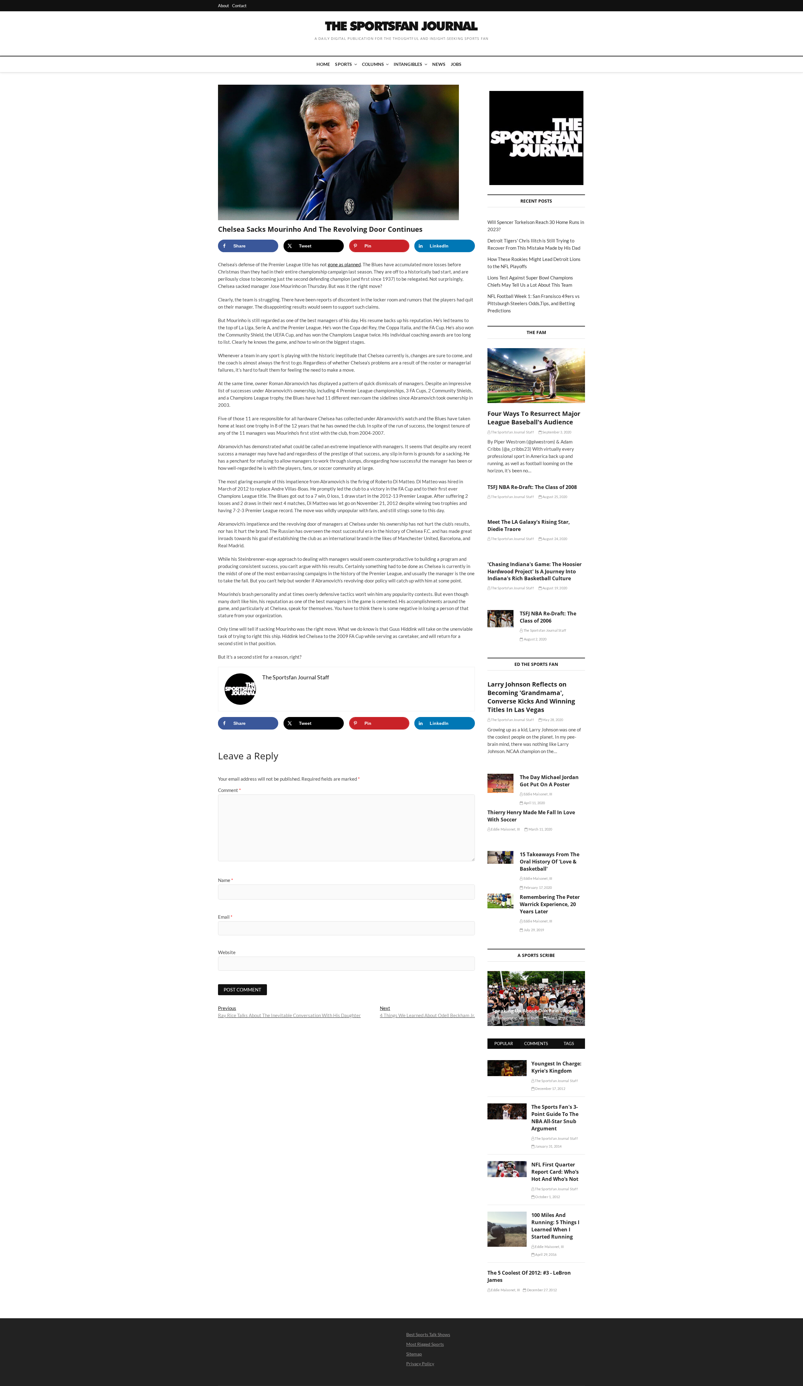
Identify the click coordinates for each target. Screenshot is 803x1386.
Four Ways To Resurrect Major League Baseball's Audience (533, 417)
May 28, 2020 (552, 720)
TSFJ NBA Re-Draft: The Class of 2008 (532, 487)
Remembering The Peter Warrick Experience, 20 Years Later (550, 904)
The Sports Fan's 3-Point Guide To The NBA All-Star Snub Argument (554, 1117)
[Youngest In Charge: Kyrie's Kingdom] (507, 1063)
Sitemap (414, 1354)
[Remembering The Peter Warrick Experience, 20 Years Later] (500, 901)
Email (225, 917)
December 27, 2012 (541, 1290)
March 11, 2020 (540, 829)
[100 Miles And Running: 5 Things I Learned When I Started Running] (507, 1215)
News (439, 64)
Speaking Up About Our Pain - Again (534, 1010)
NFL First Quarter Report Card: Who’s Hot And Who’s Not (555, 1171)
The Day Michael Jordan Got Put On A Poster (549, 781)
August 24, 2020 (554, 539)
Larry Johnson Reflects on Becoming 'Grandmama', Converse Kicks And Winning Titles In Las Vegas (531, 697)
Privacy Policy (420, 1363)
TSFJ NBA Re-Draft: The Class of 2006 (548, 617)
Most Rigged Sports (425, 1344)
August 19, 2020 (554, 588)
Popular (503, 1043)
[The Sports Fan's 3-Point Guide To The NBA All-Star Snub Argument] (507, 1107)
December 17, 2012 (549, 1088)
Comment (229, 790)
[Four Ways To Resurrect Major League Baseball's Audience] (536, 375)
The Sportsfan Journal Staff (512, 432)
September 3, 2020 (557, 432)
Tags (569, 1043)
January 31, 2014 (547, 1146)
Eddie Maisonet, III (537, 794)
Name (225, 880)
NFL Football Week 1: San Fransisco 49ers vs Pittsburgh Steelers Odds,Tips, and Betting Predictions (533, 303)
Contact (239, 5)
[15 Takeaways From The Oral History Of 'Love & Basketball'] (500, 857)
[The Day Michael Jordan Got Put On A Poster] (500, 783)
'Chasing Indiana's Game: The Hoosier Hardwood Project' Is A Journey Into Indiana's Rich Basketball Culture (534, 571)
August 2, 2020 (534, 639)
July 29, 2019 (533, 930)
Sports (343, 64)
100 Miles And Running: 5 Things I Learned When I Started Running (555, 1226)
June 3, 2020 (556, 1018)
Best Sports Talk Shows (428, 1334)
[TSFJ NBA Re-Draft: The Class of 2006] (500, 619)
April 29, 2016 (545, 1254)
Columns (373, 64)
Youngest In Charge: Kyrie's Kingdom (556, 1067)
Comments (536, 1043)
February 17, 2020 (537, 887)
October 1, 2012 (547, 1197)
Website (227, 952)
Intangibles (408, 64)
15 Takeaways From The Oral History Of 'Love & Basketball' (549, 861)
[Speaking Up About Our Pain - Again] (536, 998)
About (223, 5)
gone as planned (344, 264)
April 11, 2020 (534, 803)
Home (323, 64)
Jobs (456, 64)
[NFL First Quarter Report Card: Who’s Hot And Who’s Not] (507, 1164)
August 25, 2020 (554, 497)
